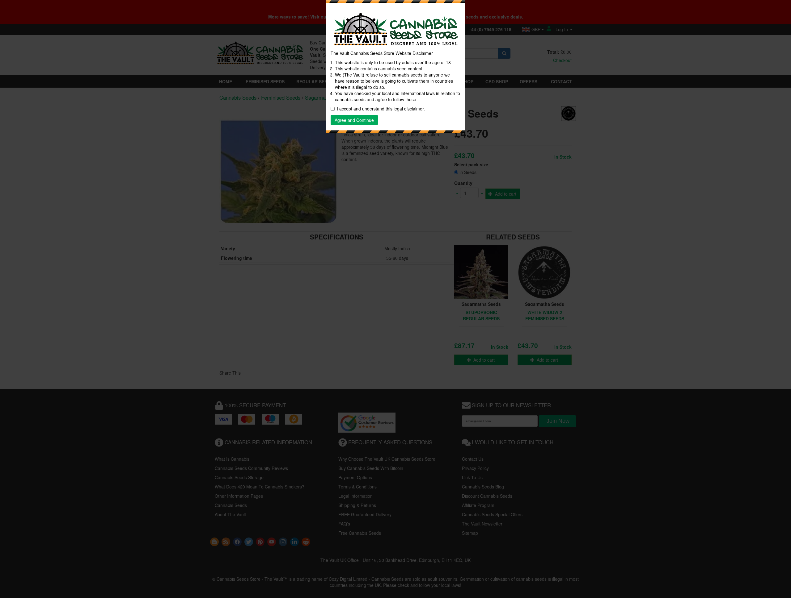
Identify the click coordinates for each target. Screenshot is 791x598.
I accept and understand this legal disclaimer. (381, 109)
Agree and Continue (354, 120)
